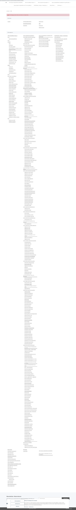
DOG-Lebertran (10, 473)
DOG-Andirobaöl (10, 452)
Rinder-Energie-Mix (12, 88)
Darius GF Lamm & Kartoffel (43, 43)
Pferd (9, 74)
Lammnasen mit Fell (28, 194)
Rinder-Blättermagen (12, 87)
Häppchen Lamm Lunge (29, 173)
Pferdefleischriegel (28, 332)
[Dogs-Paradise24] (6, 2)
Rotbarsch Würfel (28, 62)
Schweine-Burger (27, 245)
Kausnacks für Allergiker (27, 442)
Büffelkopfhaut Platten (28, 41)
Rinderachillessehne (28, 414)
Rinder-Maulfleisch (12, 99)
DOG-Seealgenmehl (11, 485)
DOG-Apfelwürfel (57, 37)
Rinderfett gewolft (12, 109)
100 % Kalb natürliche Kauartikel (29, 138)
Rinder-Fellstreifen (28, 395)
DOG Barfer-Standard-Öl (12, 451)
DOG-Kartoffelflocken (59, 51)
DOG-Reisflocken (58, 59)
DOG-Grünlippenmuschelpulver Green (14, 463)
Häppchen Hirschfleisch (29, 265)
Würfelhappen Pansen (28, 435)
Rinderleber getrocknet (29, 420)
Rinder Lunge (11, 79)
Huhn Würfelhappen (28, 110)
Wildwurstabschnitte (28, 272)
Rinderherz (26, 417)
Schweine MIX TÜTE (28, 243)
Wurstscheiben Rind (28, 279)
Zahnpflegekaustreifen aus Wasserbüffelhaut (29, 440)
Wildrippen (26, 270)
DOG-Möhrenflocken (59, 54)
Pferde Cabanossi (28, 305)
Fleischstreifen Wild (28, 84)
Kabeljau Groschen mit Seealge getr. (31, 54)
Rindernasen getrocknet (29, 428)
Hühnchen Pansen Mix (13, 52)
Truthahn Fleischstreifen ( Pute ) (30, 135)
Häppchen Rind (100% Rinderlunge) (31, 447)
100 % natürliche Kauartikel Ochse (29, 217)
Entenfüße (26, 102)
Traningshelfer (25, 444)
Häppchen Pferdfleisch (28, 237)
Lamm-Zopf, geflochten (13, 38)
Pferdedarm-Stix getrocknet (29, 327)
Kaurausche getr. (27, 57)
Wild (8, 118)
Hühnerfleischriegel (28, 117)
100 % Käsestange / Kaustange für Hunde (29, 169)
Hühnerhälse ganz (12, 54)
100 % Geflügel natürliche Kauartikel (29, 96)
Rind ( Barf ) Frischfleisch (12, 76)
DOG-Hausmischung (59, 48)
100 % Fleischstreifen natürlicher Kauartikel (29, 68)
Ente (9, 43)
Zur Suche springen (12, 0)
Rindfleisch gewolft (12, 113)
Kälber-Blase (27, 139)
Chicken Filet (27, 99)
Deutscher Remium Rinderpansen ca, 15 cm (30, 347)
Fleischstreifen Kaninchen (29, 74)
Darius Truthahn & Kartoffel (44, 46)
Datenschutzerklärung (24, 498)
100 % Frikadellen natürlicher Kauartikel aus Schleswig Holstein (29, 88)
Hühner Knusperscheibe (29, 111)
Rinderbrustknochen (12, 107)
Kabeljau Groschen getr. (29, 52)
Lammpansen (11, 71)
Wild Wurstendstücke (28, 277)
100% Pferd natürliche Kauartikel (29, 290)
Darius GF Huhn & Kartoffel (43, 38)
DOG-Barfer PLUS (11, 454)
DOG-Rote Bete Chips (59, 60)
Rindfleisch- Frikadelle (28, 94)
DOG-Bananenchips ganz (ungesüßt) (60, 38)
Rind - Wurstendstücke (28, 367)
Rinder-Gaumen (27, 397)
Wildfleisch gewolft (12, 121)
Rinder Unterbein (28, 387)
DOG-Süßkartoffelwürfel (58, 40)
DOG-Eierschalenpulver (12, 459)
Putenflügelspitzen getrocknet (30, 130)
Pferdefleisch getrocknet (29, 329)
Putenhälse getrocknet (28, 133)
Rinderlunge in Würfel (28, 425)
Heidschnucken (11, 479)
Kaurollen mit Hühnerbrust (29, 128)
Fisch (8, 37)
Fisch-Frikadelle (27, 91)
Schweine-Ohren (27, 246)
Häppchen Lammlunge (28, 233)
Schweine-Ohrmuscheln (29, 248)
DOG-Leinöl (10, 474)
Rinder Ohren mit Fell (28, 381)
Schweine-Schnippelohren (29, 250)
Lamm (9, 65)
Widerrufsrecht (41, 27)
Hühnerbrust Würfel (28, 113)
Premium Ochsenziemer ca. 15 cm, (31, 360)
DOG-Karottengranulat (60, 49)
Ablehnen (17, 506)
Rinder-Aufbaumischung (13, 84)
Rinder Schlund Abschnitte (29, 384)
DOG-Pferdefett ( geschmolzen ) (13, 476)
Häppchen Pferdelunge (29, 294)
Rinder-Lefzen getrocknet (29, 402)
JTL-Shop (70, 508)
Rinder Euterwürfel (28, 370)
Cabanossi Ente (27, 97)
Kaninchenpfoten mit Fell (29, 161)
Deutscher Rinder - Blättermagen (30, 349)
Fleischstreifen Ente (28, 69)
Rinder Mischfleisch (12, 80)
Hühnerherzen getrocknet (29, 125)
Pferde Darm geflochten (29, 307)
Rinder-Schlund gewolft (13, 102)
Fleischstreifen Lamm (28, 76)
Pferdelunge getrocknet (29, 338)
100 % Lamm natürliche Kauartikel (29, 170)
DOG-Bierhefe (10, 457)
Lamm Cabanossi (27, 177)
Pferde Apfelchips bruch (29, 302)
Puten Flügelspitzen (28, 223)
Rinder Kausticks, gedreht (29, 373)
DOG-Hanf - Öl (10, 466)
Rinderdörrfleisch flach (28, 416)
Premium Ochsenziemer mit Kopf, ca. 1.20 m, (30, 363)
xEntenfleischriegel (28, 210)
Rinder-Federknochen (12, 91)
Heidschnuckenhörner (28, 175)
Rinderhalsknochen (12, 110)
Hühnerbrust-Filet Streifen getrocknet (29, 116)
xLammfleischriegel (28, 205)
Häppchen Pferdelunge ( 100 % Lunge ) (30, 235)
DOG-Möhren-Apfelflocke (60, 52)
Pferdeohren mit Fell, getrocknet (30, 340)
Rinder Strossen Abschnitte (29, 386)
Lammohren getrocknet (29, 197)
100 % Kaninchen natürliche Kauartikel (30, 147)
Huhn (10, 51)
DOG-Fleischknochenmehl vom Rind (14, 460)
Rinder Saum (11, 82)
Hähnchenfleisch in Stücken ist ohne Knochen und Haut (15, 49)
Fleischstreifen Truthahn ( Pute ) (30, 82)
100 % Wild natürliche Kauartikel (29, 261)
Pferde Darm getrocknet (29, 308)
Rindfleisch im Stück (12, 115)
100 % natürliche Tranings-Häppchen (29, 225)
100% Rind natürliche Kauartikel (28, 345)
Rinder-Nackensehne (28, 406)
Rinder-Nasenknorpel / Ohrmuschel (31, 408)
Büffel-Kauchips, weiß (28, 38)
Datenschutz (31, 506)
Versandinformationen (27, 23)
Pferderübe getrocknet (28, 343)
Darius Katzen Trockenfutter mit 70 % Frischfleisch (45, 454)
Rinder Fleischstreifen (28, 372)
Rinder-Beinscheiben (12, 85)
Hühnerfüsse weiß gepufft (29, 122)
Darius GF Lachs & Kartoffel (43, 41)
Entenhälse (11, 45)
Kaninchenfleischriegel (28, 153)
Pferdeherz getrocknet (28, 335)
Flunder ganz (27, 51)
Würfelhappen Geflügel (29, 136)
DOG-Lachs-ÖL (10, 471)
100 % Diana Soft (26, 43)
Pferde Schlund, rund (28, 315)
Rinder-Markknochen (12, 98)
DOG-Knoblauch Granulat (12, 468)
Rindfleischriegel (27, 433)
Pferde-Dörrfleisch (28, 318)
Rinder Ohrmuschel (28, 383)
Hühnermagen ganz (12, 57)
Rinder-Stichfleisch (12, 104)
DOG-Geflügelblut (11, 462)
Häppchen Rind (27, 239)
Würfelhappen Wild (28, 273)
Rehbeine (26, 267)
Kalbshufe (26, 144)
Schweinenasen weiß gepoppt (30, 256)
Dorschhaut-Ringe (28, 49)
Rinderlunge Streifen (28, 427)
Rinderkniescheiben (28, 419)
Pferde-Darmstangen (28, 316)
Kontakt (9, 21)
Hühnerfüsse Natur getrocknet (30, 120)
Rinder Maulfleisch (28, 380)
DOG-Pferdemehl (11, 477)
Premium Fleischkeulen (29, 357)
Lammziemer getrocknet (29, 202)
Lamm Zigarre (27, 183)
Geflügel (9, 41)
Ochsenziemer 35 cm (28, 219)
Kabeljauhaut (27, 56)
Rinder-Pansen (11, 101)
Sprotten (26, 65)
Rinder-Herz (11, 93)
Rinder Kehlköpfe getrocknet (29, 375)
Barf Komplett (11, 77)
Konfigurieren (17, 503)
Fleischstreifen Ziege (28, 85)
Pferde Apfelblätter (28, 301)
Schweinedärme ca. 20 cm (29, 251)
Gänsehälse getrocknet (28, 105)
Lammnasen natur (28, 195)
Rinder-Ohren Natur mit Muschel (30, 411)
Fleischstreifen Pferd (28, 77)
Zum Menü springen (20, 0)
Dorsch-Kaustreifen (28, 48)
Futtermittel (25, 451)
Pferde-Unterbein (28, 326)
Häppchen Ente (27, 107)
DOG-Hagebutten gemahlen (12, 465)
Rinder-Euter (11, 90)
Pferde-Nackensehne (28, 323)
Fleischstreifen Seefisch (29, 80)
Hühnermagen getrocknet (29, 127)
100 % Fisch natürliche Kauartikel (29, 45)
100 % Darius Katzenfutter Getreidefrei (45, 450)
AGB (39, 23)
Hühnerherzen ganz (12, 55)
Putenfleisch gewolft (12, 58)
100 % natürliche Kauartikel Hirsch (29, 211)
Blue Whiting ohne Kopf (29, 46)
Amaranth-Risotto (59, 45)
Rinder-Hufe (27, 398)
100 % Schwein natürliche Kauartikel (29, 240)
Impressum (26, 506)
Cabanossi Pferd (27, 291)
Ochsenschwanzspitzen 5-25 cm (30, 354)
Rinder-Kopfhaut (27, 400)
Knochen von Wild (12, 120)
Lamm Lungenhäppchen (29, 178)
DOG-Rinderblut (10, 481)
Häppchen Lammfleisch (29, 231)
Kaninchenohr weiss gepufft (29, 158)
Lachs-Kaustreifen (28, 59)
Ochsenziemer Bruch (28, 355)
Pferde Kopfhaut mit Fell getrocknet (31, 313)
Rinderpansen (27, 431)
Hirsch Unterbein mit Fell (29, 214)
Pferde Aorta (27, 299)
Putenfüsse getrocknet (28, 131)
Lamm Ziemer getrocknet (29, 181)
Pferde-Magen (27, 321)
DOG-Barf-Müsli (58, 46)
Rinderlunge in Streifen (29, 424)
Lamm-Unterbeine (28, 184)
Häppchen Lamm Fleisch (29, 172)
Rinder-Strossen (27, 413)
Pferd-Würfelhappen (28, 296)
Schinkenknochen (28, 242)
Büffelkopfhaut (27, 40)
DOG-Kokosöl (10, 470)
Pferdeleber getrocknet (28, 337)
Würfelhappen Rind (28, 436)
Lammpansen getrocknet (29, 199)
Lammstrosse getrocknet (29, 200)
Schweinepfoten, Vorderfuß (29, 257)
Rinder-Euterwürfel (28, 394)
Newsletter (25, 25)
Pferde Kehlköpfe (27, 310)
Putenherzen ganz (12, 63)
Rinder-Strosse (11, 105)
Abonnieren (66, 498)
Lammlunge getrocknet (28, 189)
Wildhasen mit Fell (28, 163)
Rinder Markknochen (28, 378)
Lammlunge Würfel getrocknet (30, 191)
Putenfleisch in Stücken (13, 60)
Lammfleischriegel (28, 186)
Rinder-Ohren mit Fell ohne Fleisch (31, 409)
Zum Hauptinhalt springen (4, 0)
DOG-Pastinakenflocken (60, 56)
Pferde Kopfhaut (27, 312)
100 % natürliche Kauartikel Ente (29, 206)
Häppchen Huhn (27, 108)
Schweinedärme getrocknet (29, 253)
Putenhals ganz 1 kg (12, 61)
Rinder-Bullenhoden (28, 391)
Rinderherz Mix (11, 112)
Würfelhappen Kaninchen (29, 166)
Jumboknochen (27, 352)
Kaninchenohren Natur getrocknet (30, 160)
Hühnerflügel (27, 119)
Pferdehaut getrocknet (28, 334)
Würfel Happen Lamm (28, 203)
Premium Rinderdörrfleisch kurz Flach (30, 365)
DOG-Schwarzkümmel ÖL (12, 484)
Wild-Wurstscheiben (28, 268)
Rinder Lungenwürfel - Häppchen (30, 376)
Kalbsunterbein (27, 146)
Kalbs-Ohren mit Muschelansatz (30, 141)
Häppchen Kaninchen (28, 150)
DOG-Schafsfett (10, 482)
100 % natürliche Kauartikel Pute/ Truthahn (29, 222)
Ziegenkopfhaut (27, 288)
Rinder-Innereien (12, 95)
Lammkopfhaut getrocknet (29, 188)
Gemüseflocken (57, 41)
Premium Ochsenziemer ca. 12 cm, (31, 358)
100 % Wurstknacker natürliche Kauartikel (28, 276)
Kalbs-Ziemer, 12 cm (28, 142)
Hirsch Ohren (27, 213)
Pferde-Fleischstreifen (28, 319)
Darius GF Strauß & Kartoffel (44, 44)
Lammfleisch (11, 68)
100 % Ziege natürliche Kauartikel (29, 281)
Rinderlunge (27, 422)
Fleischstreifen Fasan (28, 71)
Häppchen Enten (27, 226)
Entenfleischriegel (28, 100)
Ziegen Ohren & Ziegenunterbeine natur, (30, 286)
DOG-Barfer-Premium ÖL (12, 455)
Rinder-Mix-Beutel (28, 405)
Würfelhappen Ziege (28, 284)
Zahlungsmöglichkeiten (27, 21)
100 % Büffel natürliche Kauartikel (29, 37)
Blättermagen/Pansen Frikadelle (30, 89)
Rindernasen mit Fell (28, 430)
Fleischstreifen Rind (28, 79)
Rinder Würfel (27, 389)
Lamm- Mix (11, 66)
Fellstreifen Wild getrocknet (29, 262)
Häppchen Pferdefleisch (29, 293)
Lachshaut (26, 60)
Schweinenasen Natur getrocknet (30, 254)
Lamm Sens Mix (27, 180)
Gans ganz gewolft (12, 46)
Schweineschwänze (28, 259)
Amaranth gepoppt (59, 43)
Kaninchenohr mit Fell (28, 157)
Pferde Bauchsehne (28, 304)
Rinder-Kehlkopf (12, 96)
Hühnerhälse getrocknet (29, 124)
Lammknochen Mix (12, 69)
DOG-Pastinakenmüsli (59, 57)
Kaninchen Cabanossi (28, 152)
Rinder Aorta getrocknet (29, 369)
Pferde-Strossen (27, 324)
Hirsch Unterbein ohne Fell (29, 216)
